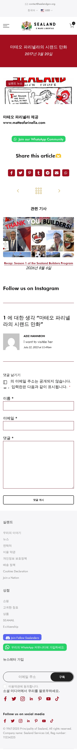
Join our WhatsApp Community (40, 139)
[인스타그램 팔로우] (22, 699)
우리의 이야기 (12, 533)
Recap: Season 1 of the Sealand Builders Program (38, 263)
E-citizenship (10, 627)
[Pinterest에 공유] (29, 172)
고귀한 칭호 (10, 607)
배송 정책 (9, 565)
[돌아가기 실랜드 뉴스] (38, 191)
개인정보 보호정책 (15, 558)
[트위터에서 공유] (20, 172)
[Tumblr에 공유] (38, 172)
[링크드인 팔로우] (31, 699)
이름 (8, 398)
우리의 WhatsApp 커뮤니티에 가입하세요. (37, 647)
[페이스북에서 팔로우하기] (5, 699)
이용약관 (14, 686)
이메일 (10, 418)
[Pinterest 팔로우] (40, 699)
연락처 (7, 546)
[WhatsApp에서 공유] (65, 172)
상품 (6, 614)
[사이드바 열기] (5, 382)
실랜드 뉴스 (15, 83)
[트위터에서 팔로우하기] (14, 699)
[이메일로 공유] (56, 172)
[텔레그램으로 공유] (47, 172)
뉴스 (6, 539)
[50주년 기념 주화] (59, 191)
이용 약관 (9, 552)
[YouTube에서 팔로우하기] (48, 699)
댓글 (8, 438)
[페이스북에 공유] (11, 172)
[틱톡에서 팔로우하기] (57, 699)
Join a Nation (11, 578)
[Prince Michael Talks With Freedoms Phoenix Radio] (18, 191)
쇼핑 (6, 601)
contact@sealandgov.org (42, 4)
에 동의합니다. (23, 686)
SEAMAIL (8, 620)
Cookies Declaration (15, 571)
